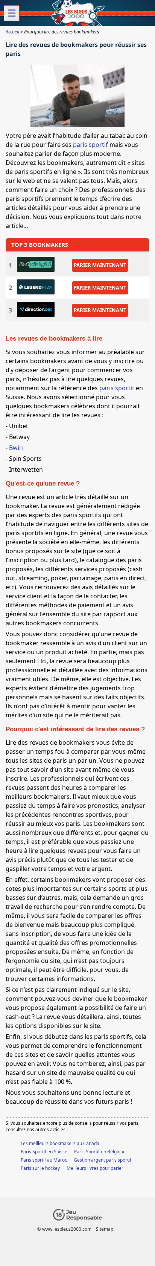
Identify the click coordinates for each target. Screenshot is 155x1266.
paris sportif (90, 144)
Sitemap (104, 1229)
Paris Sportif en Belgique (100, 1151)
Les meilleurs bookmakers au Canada (60, 1143)
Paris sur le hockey (40, 1168)
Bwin (16, 448)
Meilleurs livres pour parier (95, 1168)
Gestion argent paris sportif (102, 1160)
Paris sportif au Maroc (44, 1160)
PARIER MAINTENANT (100, 264)
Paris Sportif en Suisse (44, 1151)
